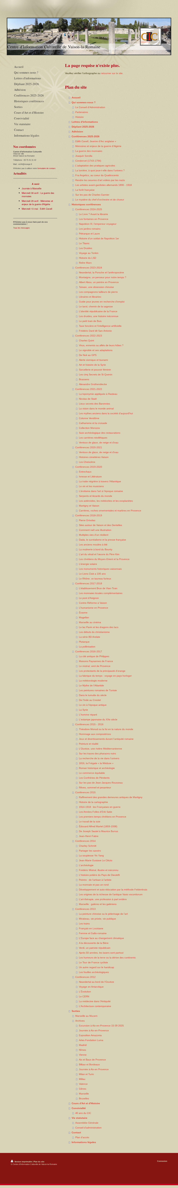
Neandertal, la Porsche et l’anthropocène (101, 272)
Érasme (83, 612)
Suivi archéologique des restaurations (99, 432)
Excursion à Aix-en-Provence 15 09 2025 (101, 1025)
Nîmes (82, 1049)
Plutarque (84, 641)
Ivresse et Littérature (90, 476)
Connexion (162, 1161)
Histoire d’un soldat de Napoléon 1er (99, 238)
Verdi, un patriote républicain (94, 947)
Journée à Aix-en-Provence (94, 1030)
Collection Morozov (89, 428)
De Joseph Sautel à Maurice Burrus (98, 831)
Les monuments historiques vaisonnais (100, 568)
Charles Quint (86, 340)
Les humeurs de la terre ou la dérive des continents (107, 957)
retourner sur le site (112, 73)
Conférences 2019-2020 (88, 466)
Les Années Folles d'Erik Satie (95, 811)
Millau (82, 1079)
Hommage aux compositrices (95, 734)
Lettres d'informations (85, 121)
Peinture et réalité (88, 743)
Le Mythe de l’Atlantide (91, 685)
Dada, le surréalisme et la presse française (102, 539)
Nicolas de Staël (88, 398)
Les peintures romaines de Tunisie (98, 690)
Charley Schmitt (87, 845)
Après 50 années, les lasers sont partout (101, 952)
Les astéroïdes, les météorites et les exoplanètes (106, 500)
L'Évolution (85, 991)
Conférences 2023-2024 (88, 267)
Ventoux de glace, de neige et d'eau (98, 442)
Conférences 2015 (85, 792)
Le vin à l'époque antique (93, 704)
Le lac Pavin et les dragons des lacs (98, 627)
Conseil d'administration (88, 1127)
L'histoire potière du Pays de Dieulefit (99, 875)
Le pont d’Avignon (89, 598)
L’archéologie (86, 865)
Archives (80, 1020)
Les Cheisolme (87, 462)
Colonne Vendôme (89, 418)
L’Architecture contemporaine (95, 1006)
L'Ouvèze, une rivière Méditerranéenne (100, 748)
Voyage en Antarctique (91, 986)
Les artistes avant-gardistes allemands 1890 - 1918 (103, 185)
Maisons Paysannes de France (96, 661)
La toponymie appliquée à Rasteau (98, 394)
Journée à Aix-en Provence (94, 1069)
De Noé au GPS (87, 355)
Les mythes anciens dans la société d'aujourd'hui (106, 413)
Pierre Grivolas (87, 520)
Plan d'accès (82, 1137)
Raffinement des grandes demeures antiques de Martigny (110, 797)
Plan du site (39, 1162)
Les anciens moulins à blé (93, 544)
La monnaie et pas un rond (94, 884)
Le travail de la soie (89, 821)
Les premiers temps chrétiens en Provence (102, 816)
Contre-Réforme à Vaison (93, 602)
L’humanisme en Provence (93, 607)
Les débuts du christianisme (94, 632)
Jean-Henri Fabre (88, 836)
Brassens (84, 379)
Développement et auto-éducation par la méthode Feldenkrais (113, 889)
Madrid (83, 1045)
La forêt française (85, 189)
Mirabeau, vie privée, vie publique (97, 918)
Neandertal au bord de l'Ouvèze (96, 981)
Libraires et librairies (90, 296)
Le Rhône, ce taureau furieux (95, 578)
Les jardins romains (89, 228)
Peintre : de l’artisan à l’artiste (95, 879)
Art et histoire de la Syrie (92, 364)
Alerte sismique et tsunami (93, 360)
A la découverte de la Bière (93, 943)
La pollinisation (87, 646)
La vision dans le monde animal (96, 408)
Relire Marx (85, 262)
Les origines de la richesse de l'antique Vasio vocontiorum (111, 894)
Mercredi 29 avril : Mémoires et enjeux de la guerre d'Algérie (37, 202)
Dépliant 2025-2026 (83, 126)
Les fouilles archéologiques (94, 972)
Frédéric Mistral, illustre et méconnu (98, 870)
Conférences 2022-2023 (88, 335)
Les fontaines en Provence (93, 219)
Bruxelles (84, 1098)
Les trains (84, 923)
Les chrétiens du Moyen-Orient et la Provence (104, 559)
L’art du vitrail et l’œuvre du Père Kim (99, 554)
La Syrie (83, 709)
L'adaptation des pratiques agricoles (95, 165)
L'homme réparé (88, 714)
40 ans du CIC (83, 1113)
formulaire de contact (46, 168)
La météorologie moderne (93, 680)
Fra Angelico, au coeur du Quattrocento (97, 175)
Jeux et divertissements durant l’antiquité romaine (106, 739)
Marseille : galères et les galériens (97, 904)
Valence (83, 1083)
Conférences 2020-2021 (88, 447)
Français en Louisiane (91, 928)
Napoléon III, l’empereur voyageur (97, 223)
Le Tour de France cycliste (93, 962)
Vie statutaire (79, 1118)
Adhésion (77, 131)
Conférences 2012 (85, 977)
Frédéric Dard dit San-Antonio (95, 330)
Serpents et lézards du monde (95, 496)
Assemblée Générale (86, 1122)
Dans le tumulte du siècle (93, 695)
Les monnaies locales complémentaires (100, 593)
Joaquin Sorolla (83, 155)
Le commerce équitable (92, 773)
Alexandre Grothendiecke (93, 384)
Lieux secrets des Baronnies (94, 403)
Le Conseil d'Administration (90, 107)
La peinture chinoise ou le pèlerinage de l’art (103, 913)
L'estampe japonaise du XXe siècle (98, 719)
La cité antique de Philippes (94, 656)
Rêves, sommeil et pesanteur (95, 787)
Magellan (84, 617)
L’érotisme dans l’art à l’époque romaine (101, 491)
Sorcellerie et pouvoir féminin (95, 369)
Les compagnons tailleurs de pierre (98, 291)
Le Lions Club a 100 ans (92, 573)
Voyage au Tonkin (88, 253)
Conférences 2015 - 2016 (89, 724)
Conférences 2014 (85, 841)
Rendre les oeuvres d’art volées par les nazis (100, 180)
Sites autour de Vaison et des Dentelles (100, 525)
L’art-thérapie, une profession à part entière (103, 899)
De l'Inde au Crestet (90, 700)
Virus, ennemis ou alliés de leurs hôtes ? (101, 345)
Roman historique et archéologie (97, 768)
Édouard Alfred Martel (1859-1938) (98, 826)
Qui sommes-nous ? (84, 102)
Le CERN (84, 996)
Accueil (76, 97)
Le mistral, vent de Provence (94, 666)
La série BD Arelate (89, 636)
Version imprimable (23, 1162)
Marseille (84, 1093)
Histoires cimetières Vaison (93, 457)
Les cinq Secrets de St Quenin (95, 374)
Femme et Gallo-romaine (93, 933)
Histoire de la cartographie (93, 802)
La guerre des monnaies (88, 151)
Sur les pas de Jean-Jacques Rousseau (101, 782)
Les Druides (85, 248)
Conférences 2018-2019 (88, 515)
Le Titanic (84, 243)
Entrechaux (85, 471)
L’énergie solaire (88, 564)
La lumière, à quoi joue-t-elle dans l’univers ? (100, 170)
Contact (76, 1132)
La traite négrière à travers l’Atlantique (100, 481)
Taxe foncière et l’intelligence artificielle (100, 326)
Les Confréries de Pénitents (94, 777)
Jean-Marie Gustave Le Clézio (95, 860)
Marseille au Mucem (86, 1015)
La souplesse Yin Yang (91, 855)
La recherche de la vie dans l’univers (99, 758)
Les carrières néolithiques (93, 437)
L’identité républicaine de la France (98, 311)
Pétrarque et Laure (89, 233)
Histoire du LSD (87, 257)
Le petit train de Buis (90, 321)
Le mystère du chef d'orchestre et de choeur (99, 199)
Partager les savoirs (90, 850)
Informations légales (84, 1142)
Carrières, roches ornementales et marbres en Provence (110, 510)
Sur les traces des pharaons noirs (97, 753)
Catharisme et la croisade (93, 423)
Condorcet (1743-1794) (88, 160)
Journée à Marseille (31, 188)
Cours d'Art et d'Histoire (86, 1103)
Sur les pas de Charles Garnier (92, 194)
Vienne (83, 1054)
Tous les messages (21, 228)
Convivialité (79, 1108)
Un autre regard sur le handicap (96, 967)
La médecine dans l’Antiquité (95, 1001)
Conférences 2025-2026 (85, 136)
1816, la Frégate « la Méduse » (96, 763)
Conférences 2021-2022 (88, 389)
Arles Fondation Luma (91, 1040)
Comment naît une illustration (95, 530)
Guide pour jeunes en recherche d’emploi (101, 301)
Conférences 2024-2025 (88, 209)
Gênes (82, 1088)
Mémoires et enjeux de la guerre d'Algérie (98, 146)
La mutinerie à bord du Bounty (95, 549)
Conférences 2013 (85, 909)
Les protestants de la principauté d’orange (102, 670)
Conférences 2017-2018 (88, 583)
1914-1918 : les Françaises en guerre (99, 807)
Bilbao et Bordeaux (89, 1064)
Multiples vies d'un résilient (93, 534)
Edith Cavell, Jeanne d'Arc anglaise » (95, 141)
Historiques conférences (86, 204)
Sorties (76, 1011)
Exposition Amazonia (90, 1035)
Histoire (79, 117)
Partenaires (81, 112)
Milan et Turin (86, 1074)
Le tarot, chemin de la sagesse (96, 306)
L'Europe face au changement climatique (101, 938)
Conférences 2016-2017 (88, 651)
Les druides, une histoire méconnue (98, 316)
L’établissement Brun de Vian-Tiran (98, 588)
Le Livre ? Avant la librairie (93, 214)
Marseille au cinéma (90, 622)
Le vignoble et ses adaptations (95, 350)
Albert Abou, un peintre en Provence (99, 282)
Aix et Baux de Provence (92, 1059)
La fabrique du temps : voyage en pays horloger (105, 675)
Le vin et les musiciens (91, 486)
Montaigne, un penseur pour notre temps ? (102, 277)
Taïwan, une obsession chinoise (96, 287)
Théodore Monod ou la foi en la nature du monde (106, 729)
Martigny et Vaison (89, 505)
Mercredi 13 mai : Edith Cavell (37, 208)
